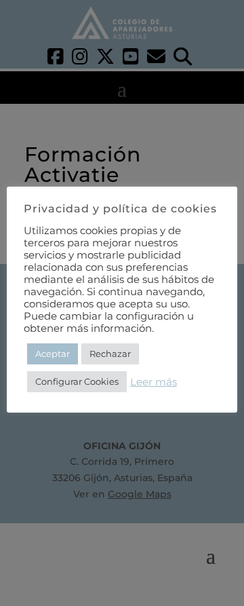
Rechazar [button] (110, 353)
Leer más (153, 382)
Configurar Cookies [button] (77, 381)
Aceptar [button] (52, 353)
